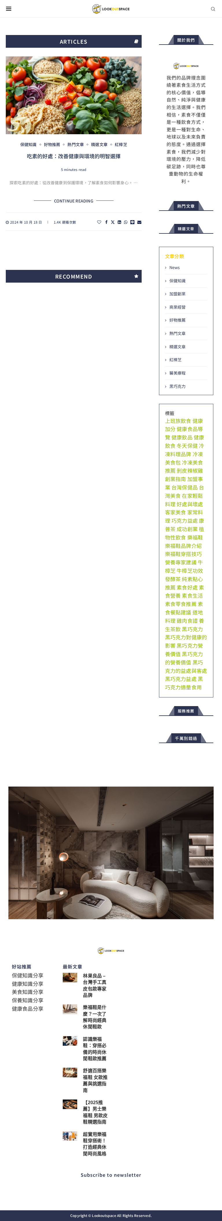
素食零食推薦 (181, 603)
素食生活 (192, 595)
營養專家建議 (181, 562)
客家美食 (175, 512)
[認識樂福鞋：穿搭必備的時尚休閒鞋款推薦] (70, 1041)
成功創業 (187, 529)
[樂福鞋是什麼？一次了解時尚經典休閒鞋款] (70, 1009)
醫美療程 (177, 373)
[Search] (213, 9)
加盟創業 (177, 293)
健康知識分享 (27, 983)
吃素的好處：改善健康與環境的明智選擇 (74, 156)
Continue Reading (73, 201)
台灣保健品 (184, 487)
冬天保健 (187, 445)
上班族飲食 (178, 420)
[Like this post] (99, 222)
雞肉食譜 (187, 620)
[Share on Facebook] (106, 222)
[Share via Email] (139, 222)
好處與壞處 (190, 504)
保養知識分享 (27, 1000)
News (174, 267)
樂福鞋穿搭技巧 (183, 553)
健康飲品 (182, 437)
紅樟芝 (175, 359)
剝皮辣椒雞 (190, 470)
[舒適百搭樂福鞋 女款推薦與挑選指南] (70, 1072)
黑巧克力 (177, 386)
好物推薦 (177, 320)
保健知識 (177, 280)
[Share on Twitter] (113, 222)
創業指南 (175, 478)
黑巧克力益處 (181, 678)
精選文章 (177, 346)
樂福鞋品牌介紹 (183, 545)
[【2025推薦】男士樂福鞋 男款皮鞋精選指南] (70, 1104)
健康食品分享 (27, 1008)
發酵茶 (173, 579)
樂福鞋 (195, 537)
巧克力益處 (184, 520)
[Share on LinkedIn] (119, 222)
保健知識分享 (27, 975)
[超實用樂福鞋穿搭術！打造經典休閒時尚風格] (70, 1136)
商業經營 (177, 307)
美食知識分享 (27, 991)
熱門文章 (177, 333)
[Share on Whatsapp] (125, 222)
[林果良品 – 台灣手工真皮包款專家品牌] (70, 977)
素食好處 (187, 587)
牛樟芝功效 (190, 570)
